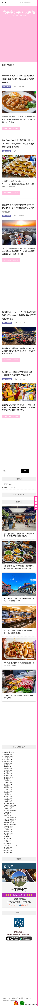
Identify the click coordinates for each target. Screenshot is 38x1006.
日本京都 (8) (7, 813)
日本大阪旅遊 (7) (9, 803)
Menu (6, 3)
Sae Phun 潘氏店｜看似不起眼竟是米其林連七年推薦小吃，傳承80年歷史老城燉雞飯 (18, 79)
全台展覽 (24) (8, 848)
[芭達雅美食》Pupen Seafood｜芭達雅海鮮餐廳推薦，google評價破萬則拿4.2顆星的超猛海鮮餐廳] (19, 335)
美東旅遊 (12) (8, 799)
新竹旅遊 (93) (8, 764)
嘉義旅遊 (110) (8, 778)
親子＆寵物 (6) (8, 843)
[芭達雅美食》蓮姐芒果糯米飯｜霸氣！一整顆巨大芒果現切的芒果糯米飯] (19, 392)
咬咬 (15, 86)
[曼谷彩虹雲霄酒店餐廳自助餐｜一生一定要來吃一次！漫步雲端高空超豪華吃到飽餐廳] (19, 232)
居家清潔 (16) (8, 850)
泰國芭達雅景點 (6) (10, 824)
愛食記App (20, 932)
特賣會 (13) (7, 841)
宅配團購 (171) (8, 834)
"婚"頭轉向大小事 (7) (10, 845)
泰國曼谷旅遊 (6, 86)
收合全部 (11, 752)
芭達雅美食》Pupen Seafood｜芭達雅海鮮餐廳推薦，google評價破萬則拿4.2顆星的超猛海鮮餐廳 (19, 315)
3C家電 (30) (7, 838)
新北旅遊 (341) (8, 759)
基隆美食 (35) (8, 754)
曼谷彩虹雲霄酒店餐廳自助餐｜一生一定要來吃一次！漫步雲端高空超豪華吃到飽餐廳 (18, 208)
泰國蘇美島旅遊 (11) (10, 820)
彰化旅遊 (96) (8, 771)
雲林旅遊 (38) (8, 775)
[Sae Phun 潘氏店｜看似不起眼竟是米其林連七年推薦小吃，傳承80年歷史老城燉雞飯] (19, 101)
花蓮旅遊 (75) (8, 789)
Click (36, 503)
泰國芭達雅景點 (7, 322)
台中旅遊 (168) (8, 768)
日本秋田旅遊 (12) (9, 808)
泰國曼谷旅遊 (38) (9, 822)
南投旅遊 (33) (8, 773)
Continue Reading (11, 128)
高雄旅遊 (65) (8, 782)
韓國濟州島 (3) (8, 815)
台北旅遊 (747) (8, 757)
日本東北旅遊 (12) (9, 801)
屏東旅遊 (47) (8, 785)
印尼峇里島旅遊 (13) (10, 817)
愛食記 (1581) (8, 852)
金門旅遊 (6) (7, 794)
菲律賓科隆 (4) (8, 827)
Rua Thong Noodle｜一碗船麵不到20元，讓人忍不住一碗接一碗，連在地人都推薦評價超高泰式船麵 (18, 143)
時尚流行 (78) (8, 831)
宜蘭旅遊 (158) (8, 787)
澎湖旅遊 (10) (8, 796)
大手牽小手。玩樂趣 (19, 12)
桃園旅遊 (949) (8, 761)
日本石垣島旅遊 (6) (10, 810)
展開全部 (5, 752)
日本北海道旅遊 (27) (10, 806)
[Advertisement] (19, 37)
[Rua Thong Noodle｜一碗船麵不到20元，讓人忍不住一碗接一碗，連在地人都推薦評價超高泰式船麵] (19, 166)
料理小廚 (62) (8, 836)
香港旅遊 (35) (8, 829)
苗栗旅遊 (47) (8, 766)
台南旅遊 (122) (8, 780)
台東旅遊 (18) (8, 792)
